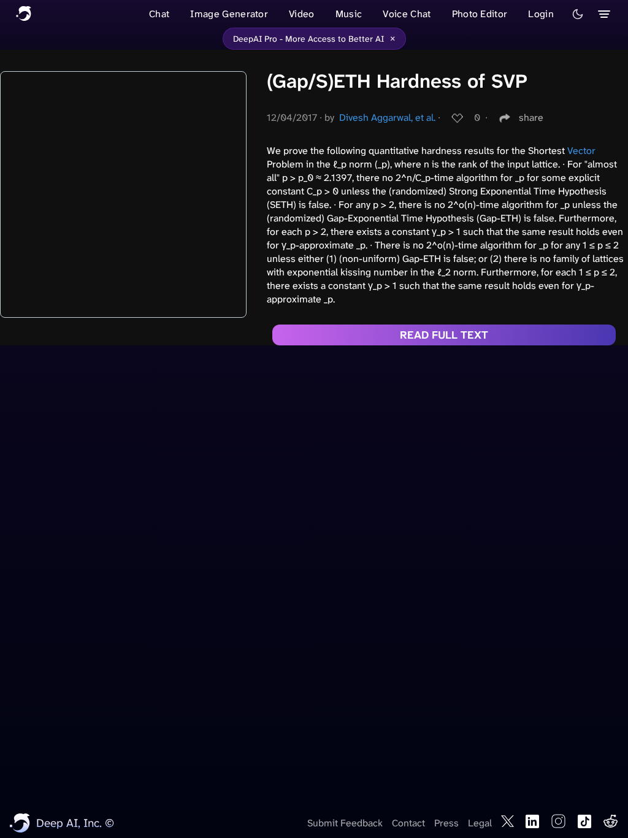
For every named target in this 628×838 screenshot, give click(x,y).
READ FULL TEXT (444, 335)
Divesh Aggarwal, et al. (387, 117)
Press (446, 823)
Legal (480, 823)
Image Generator (229, 13)
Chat (159, 13)
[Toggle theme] (578, 14)
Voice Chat (407, 13)
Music (348, 13)
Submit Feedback (345, 823)
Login (541, 13)
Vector (581, 150)
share (531, 117)
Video (302, 13)
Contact (408, 823)
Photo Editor (480, 13)
